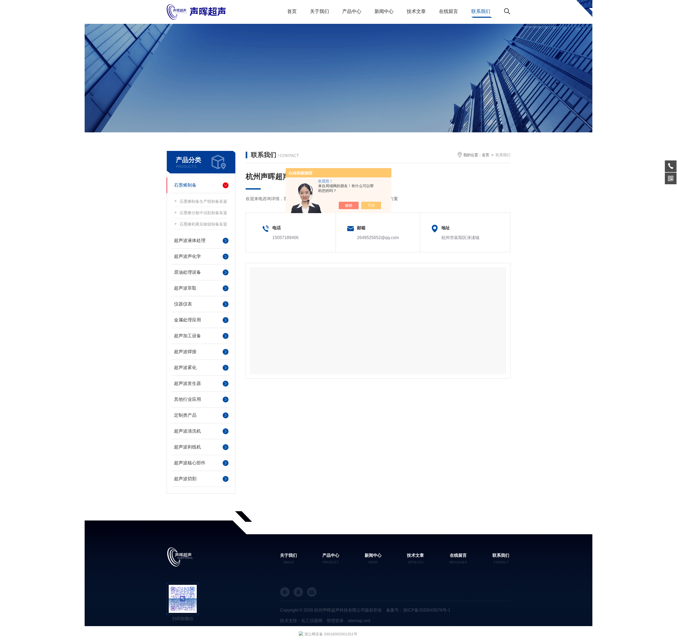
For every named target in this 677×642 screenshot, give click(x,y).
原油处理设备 (187, 272)
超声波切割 (185, 478)
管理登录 (335, 620)
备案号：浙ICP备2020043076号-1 (418, 610)
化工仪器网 (311, 620)
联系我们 (480, 11)
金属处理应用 (187, 319)
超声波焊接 (185, 351)
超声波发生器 (187, 383)
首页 (292, 11)
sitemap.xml (359, 620)
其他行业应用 (187, 399)
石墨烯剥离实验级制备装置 (203, 224)
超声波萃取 (185, 288)
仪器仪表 (183, 304)
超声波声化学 (187, 256)
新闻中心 (384, 11)
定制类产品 (185, 415)
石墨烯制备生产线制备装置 (203, 201)
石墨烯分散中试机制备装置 (203, 212)
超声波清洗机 (187, 431)
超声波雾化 (185, 367)
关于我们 (319, 11)
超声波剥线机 (187, 447)
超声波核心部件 (189, 462)
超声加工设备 (187, 335)
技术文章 (416, 11)
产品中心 (351, 11)
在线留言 (448, 11)
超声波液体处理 (189, 240)
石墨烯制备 (185, 185)
